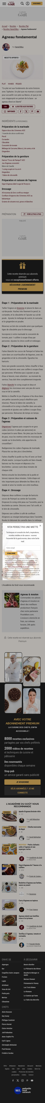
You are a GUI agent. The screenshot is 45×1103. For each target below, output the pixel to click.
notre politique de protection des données (18, 566)
